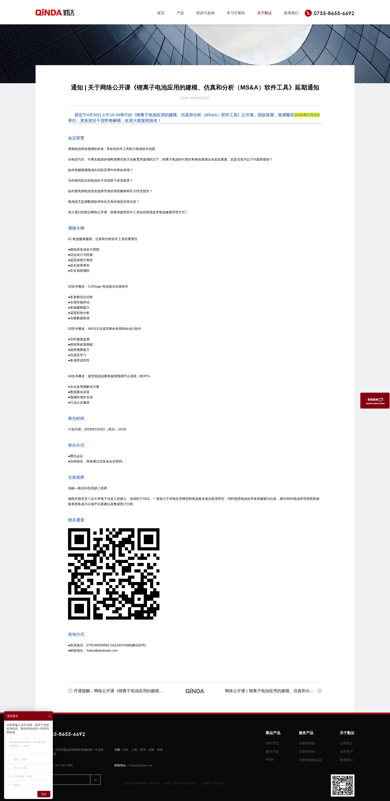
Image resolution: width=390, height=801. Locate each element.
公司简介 (346, 743)
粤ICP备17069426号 (185, 783)
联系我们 (291, 13)
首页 (161, 13)
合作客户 (346, 751)
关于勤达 (264, 13)
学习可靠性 (236, 13)
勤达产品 (273, 733)
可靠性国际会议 (310, 760)
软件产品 (272, 743)
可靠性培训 (307, 743)
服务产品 (306, 733)
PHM (269, 759)
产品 (180, 13)
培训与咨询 (205, 13)
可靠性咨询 (307, 751)
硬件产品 (272, 751)
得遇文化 (218, 783)
